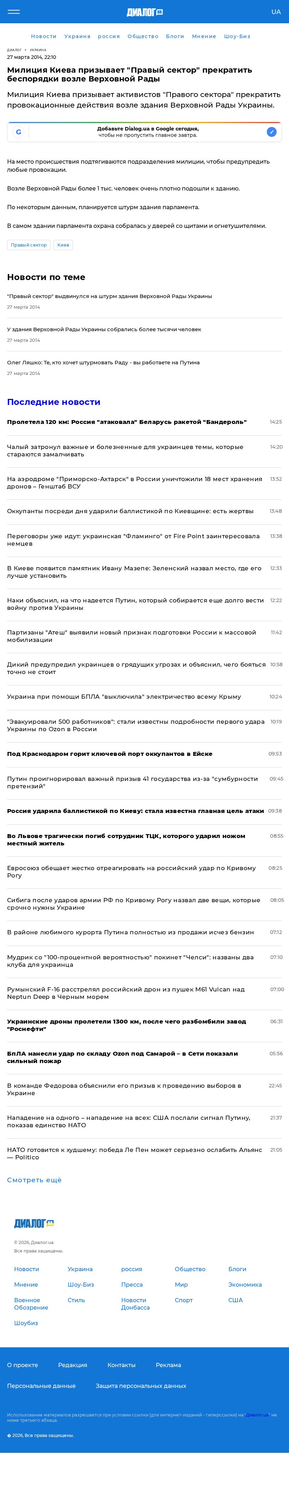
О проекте (22, 1365)
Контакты (121, 1365)
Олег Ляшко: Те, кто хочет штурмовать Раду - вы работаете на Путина (103, 362)
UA (276, 12)
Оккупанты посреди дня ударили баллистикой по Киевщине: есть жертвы (130, 511)
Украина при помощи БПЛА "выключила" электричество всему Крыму (124, 696)
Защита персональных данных (141, 1386)
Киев (63, 245)
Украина (38, 49)
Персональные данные (41, 1386)
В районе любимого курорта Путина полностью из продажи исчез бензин (130, 932)
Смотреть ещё (34, 1180)
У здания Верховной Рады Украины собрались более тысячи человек (104, 329)
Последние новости (53, 402)
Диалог (14, 49)
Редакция (72, 1365)
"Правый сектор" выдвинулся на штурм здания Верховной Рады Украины (109, 296)
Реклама (168, 1365)
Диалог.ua (257, 1415)
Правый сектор (29, 245)
